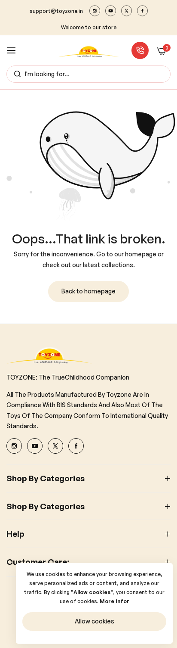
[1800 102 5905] (140, 50)
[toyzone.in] (89, 50)
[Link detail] (94, 11)
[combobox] (88, 74)
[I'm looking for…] (15, 74)
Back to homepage (88, 291)
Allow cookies (94, 621)
